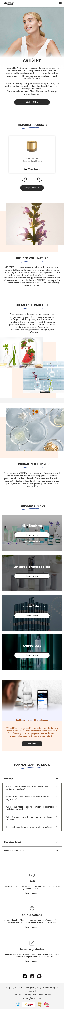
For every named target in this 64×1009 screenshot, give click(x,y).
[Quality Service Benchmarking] (46, 1004)
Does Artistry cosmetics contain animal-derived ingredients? (27, 798)
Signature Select (12, 842)
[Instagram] (32, 976)
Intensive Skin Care (14, 850)
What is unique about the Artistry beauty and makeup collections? (27, 788)
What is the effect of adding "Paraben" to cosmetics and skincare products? (30, 808)
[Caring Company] (28, 1004)
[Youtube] (39, 976)
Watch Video (32, 102)
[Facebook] (24, 976)
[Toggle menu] (60, 3)
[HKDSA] (17, 1004)
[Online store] (53, 3)
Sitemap (19, 994)
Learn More (32, 534)
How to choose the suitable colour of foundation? (29, 827)
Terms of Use (45, 994)
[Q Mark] (39, 1004)
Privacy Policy (30, 994)
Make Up (8, 778)
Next (39, 179)
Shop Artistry (30, 108)
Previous (24, 179)
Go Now (32, 743)
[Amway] (9, 3)
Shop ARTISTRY (32, 187)
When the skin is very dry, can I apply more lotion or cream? (29, 818)
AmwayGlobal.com (32, 998)
